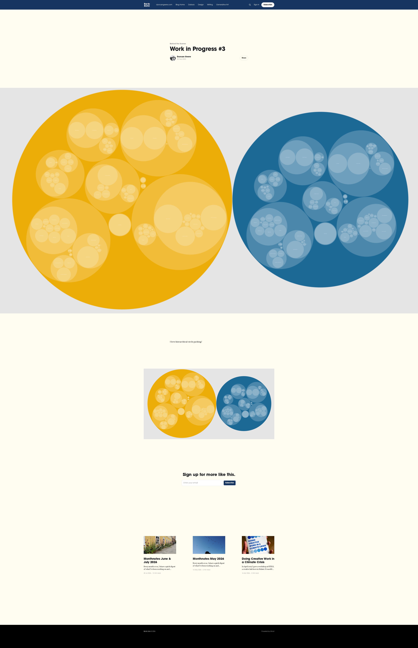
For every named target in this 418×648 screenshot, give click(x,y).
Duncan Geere (184, 57)
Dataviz (191, 5)
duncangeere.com (164, 5)
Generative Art (222, 5)
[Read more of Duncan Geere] (173, 58)
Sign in (256, 5)
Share (244, 58)
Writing (210, 5)
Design (201, 5)
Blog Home (180, 5)
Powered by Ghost (267, 631)
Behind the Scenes (178, 44)
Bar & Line (147, 631)
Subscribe (268, 5)
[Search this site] (250, 5)
